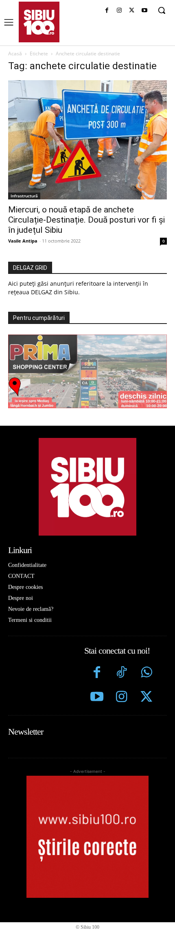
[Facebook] (107, 10)
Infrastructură (24, 196)
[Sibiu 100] (39, 22)
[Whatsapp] (146, 673)
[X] (131, 10)
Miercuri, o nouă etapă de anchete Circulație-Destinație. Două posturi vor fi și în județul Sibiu (86, 220)
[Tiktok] (121, 673)
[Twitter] (146, 697)
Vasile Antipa (22, 241)
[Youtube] (144, 10)
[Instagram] (119, 10)
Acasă (15, 53)
